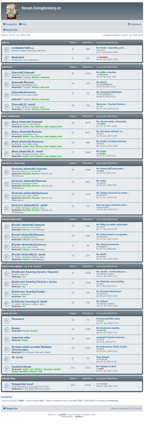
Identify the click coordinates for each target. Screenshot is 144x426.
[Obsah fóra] (12, 11)
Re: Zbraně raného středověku (111, 121)
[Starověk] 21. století (23, 104)
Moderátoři (18, 57)
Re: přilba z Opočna (106, 72)
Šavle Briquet (103, 357)
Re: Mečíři (101, 254)
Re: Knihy (101, 151)
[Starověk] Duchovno (24, 92)
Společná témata (21, 366)
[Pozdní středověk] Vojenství (28, 224)
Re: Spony (101, 82)
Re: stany (101, 181)
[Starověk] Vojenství (23, 72)
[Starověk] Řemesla (23, 82)
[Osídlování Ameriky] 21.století (29, 301)
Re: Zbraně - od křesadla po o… (112, 271)
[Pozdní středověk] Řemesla (28, 234)
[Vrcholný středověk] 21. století (29, 205)
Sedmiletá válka (21, 337)
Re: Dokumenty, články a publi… (112, 347)
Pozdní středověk (11, 219)
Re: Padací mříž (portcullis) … (111, 168)
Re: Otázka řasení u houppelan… (112, 234)
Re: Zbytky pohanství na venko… (112, 193)
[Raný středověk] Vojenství (27, 121)
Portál (6, 43)
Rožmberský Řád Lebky (108, 319)
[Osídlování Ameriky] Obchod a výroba (34, 281)
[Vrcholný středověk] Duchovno (30, 193)
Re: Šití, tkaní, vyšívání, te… (110, 131)
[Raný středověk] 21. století (27, 151)
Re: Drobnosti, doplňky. (108, 328)
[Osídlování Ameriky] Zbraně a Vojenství (35, 271)
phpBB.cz (79, 417)
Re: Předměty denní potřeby (110, 281)
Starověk (7, 67)
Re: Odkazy (102, 301)
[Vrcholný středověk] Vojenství (29, 168)
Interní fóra (8, 379)
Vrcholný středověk (13, 163)
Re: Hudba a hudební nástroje (111, 141)
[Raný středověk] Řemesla (27, 131)
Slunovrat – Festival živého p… (111, 104)
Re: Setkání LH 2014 (106, 366)
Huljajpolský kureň (22, 384)
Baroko (16, 328)
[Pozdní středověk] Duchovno (29, 244)
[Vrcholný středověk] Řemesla (29, 181)
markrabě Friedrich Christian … (111, 337)
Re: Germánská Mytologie (109, 92)
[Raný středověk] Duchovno (28, 141)
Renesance (18, 319)
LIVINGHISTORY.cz (23, 48)
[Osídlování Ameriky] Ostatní (28, 291)
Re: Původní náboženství (108, 291)
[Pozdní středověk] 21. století (28, 254)
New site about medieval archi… (112, 205)
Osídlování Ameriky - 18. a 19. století (21, 266)
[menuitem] (10, 24)
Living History (9, 313)
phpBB (62, 414)
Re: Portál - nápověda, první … (111, 48)
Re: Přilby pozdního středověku (112, 224)
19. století (17, 357)
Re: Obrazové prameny (107, 244)
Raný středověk (11, 116)
